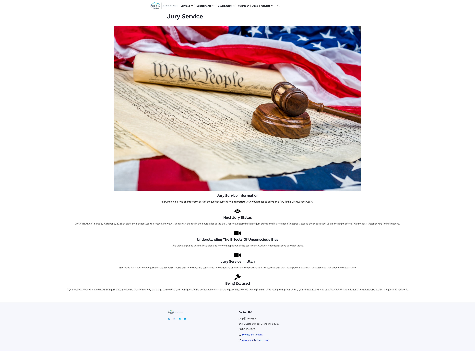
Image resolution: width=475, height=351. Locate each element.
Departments (203, 5)
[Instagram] (174, 319)
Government (224, 5)
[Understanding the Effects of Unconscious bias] (237, 233)
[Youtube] (185, 319)
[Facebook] (169, 319)
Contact (265, 5)
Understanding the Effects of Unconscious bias (237, 239)
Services (185, 5)
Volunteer (243, 5)
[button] (278, 5)
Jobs (255, 5)
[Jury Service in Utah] (237, 255)
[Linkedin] (180, 319)
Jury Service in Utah (237, 261)
